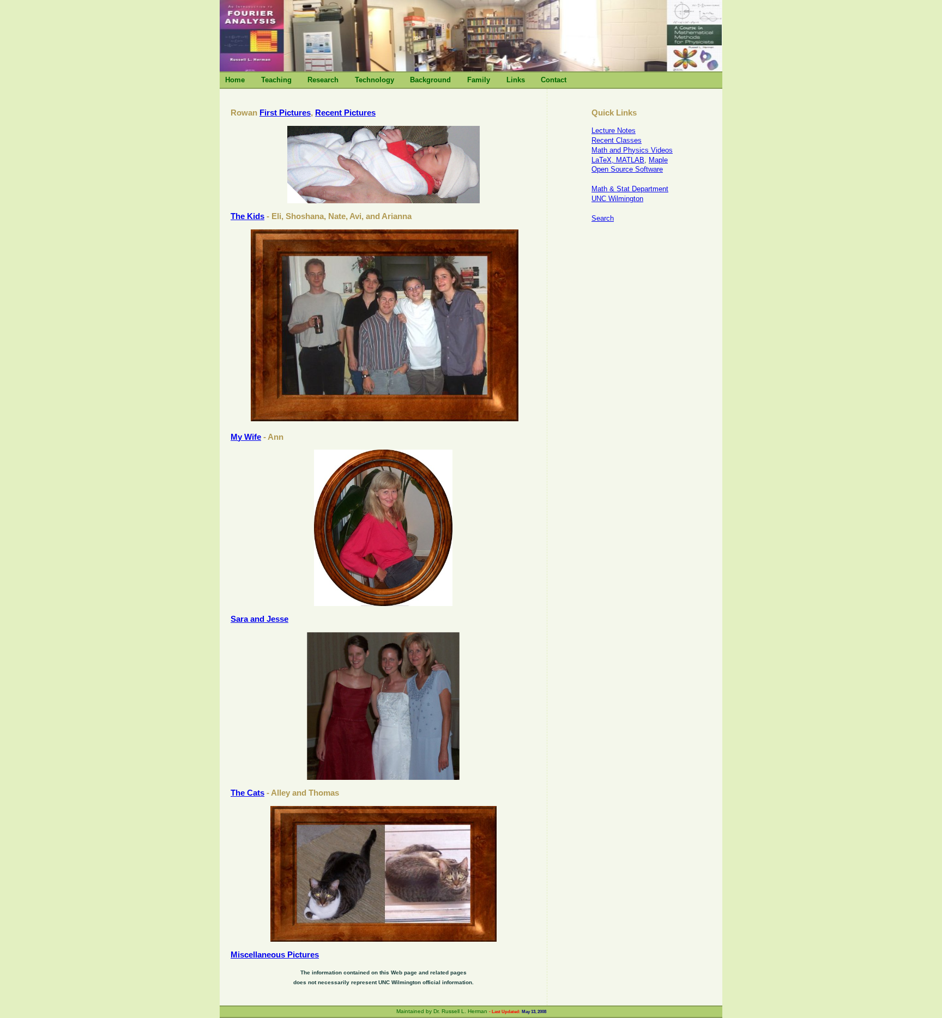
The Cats (247, 792)
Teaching (276, 80)
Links (515, 80)
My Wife (246, 436)
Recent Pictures (345, 112)
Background (430, 80)
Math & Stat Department (629, 189)
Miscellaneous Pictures (275, 954)
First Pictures (285, 112)
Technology (374, 80)
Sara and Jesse (259, 618)
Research (323, 80)
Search (602, 218)
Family (478, 80)
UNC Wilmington (617, 199)
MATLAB (630, 160)
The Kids (247, 216)
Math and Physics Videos (632, 150)
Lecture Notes (613, 130)
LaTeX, (603, 160)
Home (235, 80)
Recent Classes (616, 140)
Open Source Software (627, 169)
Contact (553, 80)
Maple (658, 160)
